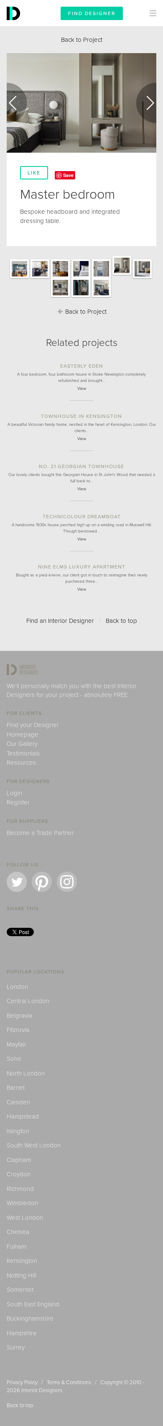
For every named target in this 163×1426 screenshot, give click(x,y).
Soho (14, 1058)
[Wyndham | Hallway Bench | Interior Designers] (60, 277)
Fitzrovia (18, 1030)
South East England (33, 1304)
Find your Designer (33, 725)
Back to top (121, 621)
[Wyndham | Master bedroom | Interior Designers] (121, 274)
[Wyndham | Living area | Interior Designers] (40, 277)
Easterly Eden (81, 366)
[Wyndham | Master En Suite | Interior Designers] (60, 296)
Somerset (20, 1289)
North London (26, 1073)
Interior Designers (41, 1390)
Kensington (22, 1261)
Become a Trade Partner (40, 833)
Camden (18, 1102)
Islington (18, 1131)
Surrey (16, 1347)
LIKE (34, 173)
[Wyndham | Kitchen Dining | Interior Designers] (19, 277)
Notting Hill (21, 1275)
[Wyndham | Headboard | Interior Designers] (142, 277)
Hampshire (22, 1333)
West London (25, 1217)
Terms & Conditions (69, 1382)
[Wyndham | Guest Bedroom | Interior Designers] (80, 277)
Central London (28, 1001)
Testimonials (23, 753)
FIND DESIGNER (91, 13)
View (81, 388)
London (17, 987)
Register (18, 802)
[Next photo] (146, 103)
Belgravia (19, 1015)
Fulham (16, 1246)
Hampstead (23, 1116)
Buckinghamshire (30, 1318)
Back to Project (81, 40)
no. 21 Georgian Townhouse (81, 466)
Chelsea (18, 1232)
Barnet (16, 1087)
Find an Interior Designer (60, 621)
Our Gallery (22, 744)
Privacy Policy (22, 1382)
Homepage (22, 734)
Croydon (19, 1174)
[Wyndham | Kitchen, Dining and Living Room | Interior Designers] (101, 296)
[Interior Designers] (15, 24)
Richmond (20, 1189)
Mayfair (16, 1044)
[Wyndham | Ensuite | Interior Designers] (101, 277)
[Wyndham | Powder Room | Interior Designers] (80, 296)
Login (14, 793)
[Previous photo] (17, 103)
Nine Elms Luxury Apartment (81, 567)
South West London (34, 1145)
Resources (21, 762)
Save (68, 175)
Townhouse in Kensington (81, 416)
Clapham (19, 1160)
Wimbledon (22, 1203)
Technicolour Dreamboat (82, 517)
